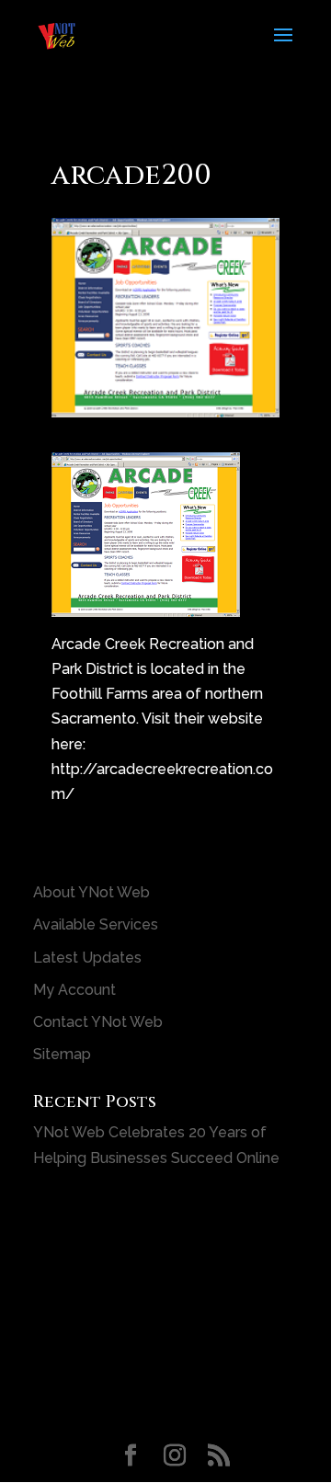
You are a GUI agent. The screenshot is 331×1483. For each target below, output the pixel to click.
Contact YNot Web (98, 1022)
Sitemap (62, 1054)
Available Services (95, 924)
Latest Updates (87, 957)
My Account (74, 989)
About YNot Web (91, 892)
